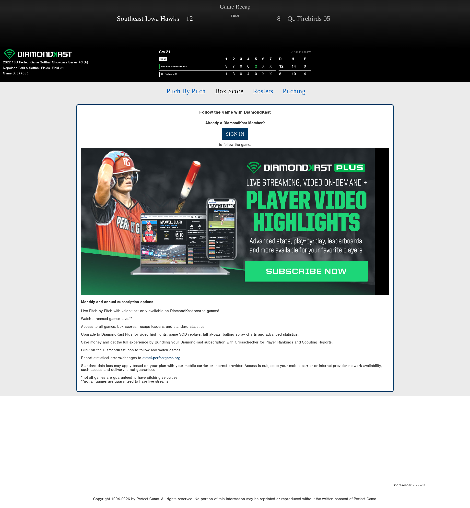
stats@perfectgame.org (161, 358)
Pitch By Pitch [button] (186, 91)
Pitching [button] (294, 91)
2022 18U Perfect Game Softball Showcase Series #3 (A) (45, 62)
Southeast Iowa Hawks (174, 66)
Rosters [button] (263, 91)
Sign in (235, 134)
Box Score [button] (229, 91)
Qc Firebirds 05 (169, 74)
